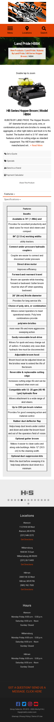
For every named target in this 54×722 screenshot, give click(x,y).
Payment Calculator (15, 175)
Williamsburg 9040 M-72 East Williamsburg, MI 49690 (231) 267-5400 (27, 556)
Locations (27, 515)
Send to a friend (14, 168)
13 (48, 500)
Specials (10, 161)
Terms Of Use (37, 716)
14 (28, 503)
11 (42, 500)
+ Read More (36, 145)
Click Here (34, 691)
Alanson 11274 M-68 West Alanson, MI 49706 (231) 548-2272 (27, 531)
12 (45, 500)
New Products (17, 50)
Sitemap (15, 716)
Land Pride (30, 50)
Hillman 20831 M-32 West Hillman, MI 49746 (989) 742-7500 (27, 581)
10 (38, 500)
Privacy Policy (25, 716)
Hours (27, 605)
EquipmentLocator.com (27, 712)
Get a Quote (11, 154)
